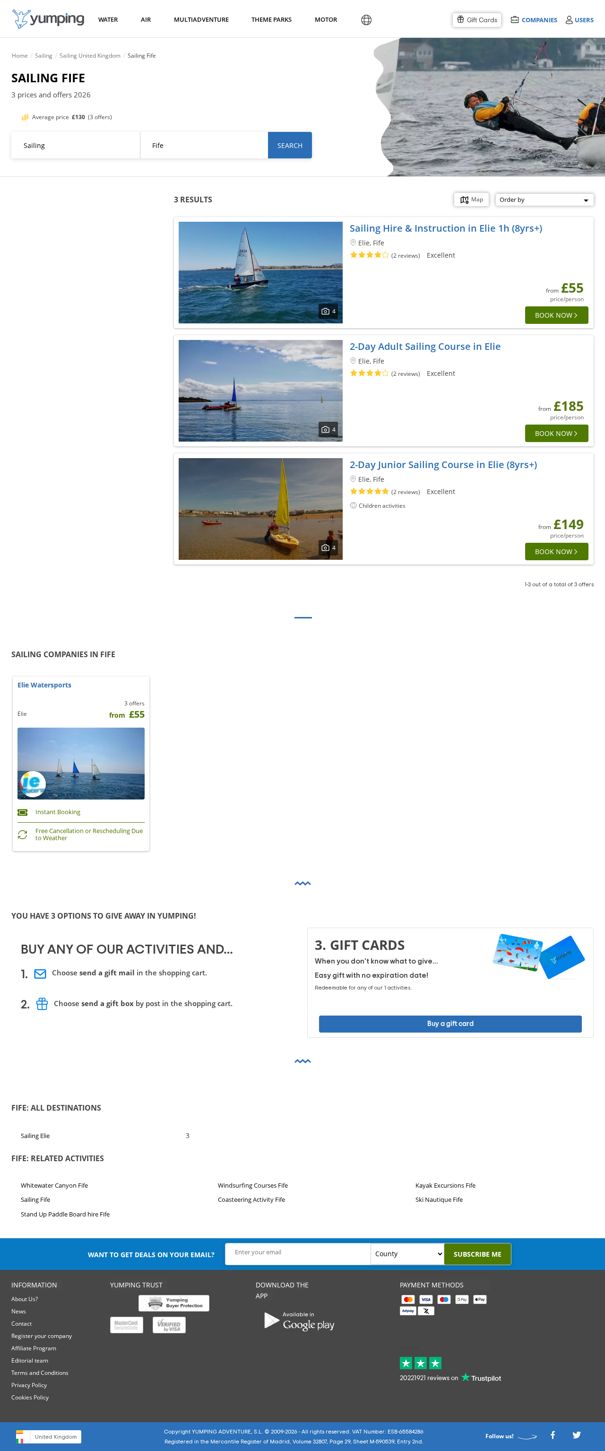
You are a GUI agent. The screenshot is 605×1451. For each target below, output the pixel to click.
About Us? (24, 1299)
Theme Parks (270, 19)
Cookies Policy (30, 1397)
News (18, 1311)
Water (107, 19)
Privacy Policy (29, 1385)
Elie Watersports (44, 685)
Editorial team (29, 1360)
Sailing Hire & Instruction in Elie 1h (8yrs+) (446, 228)
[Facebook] (552, 1438)
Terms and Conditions (40, 1373)
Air (146, 19)
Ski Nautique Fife (439, 1200)
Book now (553, 315)
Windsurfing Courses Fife (253, 1185)
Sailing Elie (35, 1135)
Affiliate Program (33, 1348)
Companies (539, 20)
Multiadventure (199, 19)
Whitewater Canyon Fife (54, 1185)
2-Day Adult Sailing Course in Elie (425, 346)
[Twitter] (576, 1438)
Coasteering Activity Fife (251, 1200)
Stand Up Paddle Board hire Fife (65, 1214)
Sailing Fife (35, 1200)
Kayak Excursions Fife (445, 1185)
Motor (326, 19)
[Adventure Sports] (48, 19)
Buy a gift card (450, 1023)
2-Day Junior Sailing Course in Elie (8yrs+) (443, 464)
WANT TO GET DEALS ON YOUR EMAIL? (151, 1254)
